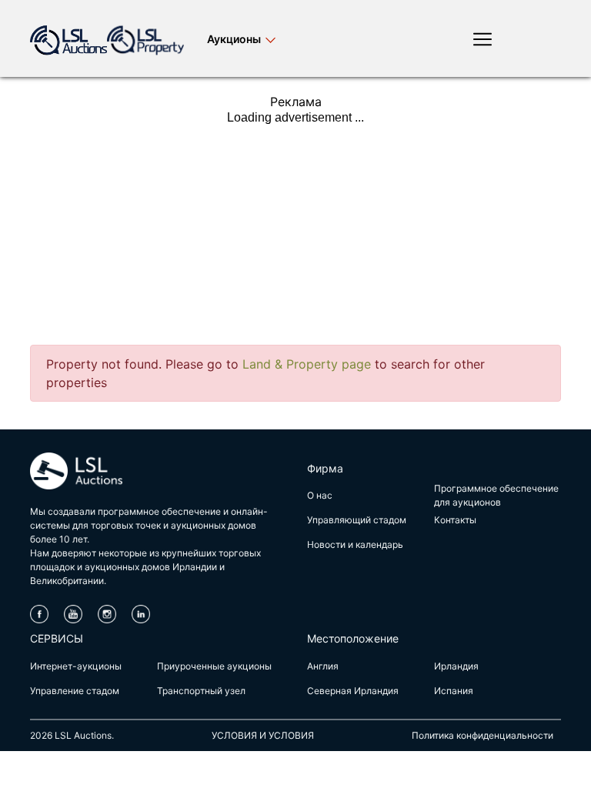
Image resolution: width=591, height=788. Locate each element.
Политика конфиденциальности (482, 735)
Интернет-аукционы (76, 666)
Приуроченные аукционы (214, 666)
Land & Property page (306, 364)
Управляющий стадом (356, 520)
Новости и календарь (355, 544)
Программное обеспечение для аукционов (496, 495)
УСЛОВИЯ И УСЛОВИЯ (263, 735)
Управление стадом (74, 690)
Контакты (455, 520)
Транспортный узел (201, 690)
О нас (319, 495)
